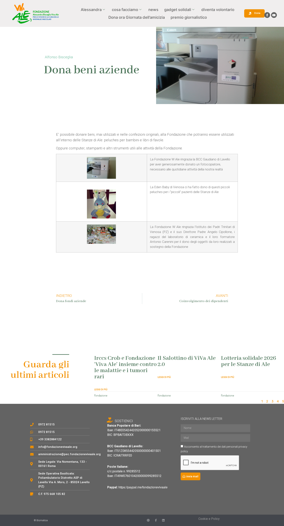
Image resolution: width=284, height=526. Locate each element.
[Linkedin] (163, 520)
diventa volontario (217, 9)
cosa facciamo (125, 9)
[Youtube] (274, 15)
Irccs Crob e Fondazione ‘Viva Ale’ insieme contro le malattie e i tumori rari (125, 367)
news (153, 9)
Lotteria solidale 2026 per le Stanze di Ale (248, 361)
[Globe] (148, 520)
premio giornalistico (189, 17)
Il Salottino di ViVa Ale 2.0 (187, 361)
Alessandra (91, 9)
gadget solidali (177, 9)
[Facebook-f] (267, 15)
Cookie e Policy (209, 519)
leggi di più (100, 389)
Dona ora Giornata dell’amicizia (136, 17)
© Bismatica (41, 520)
